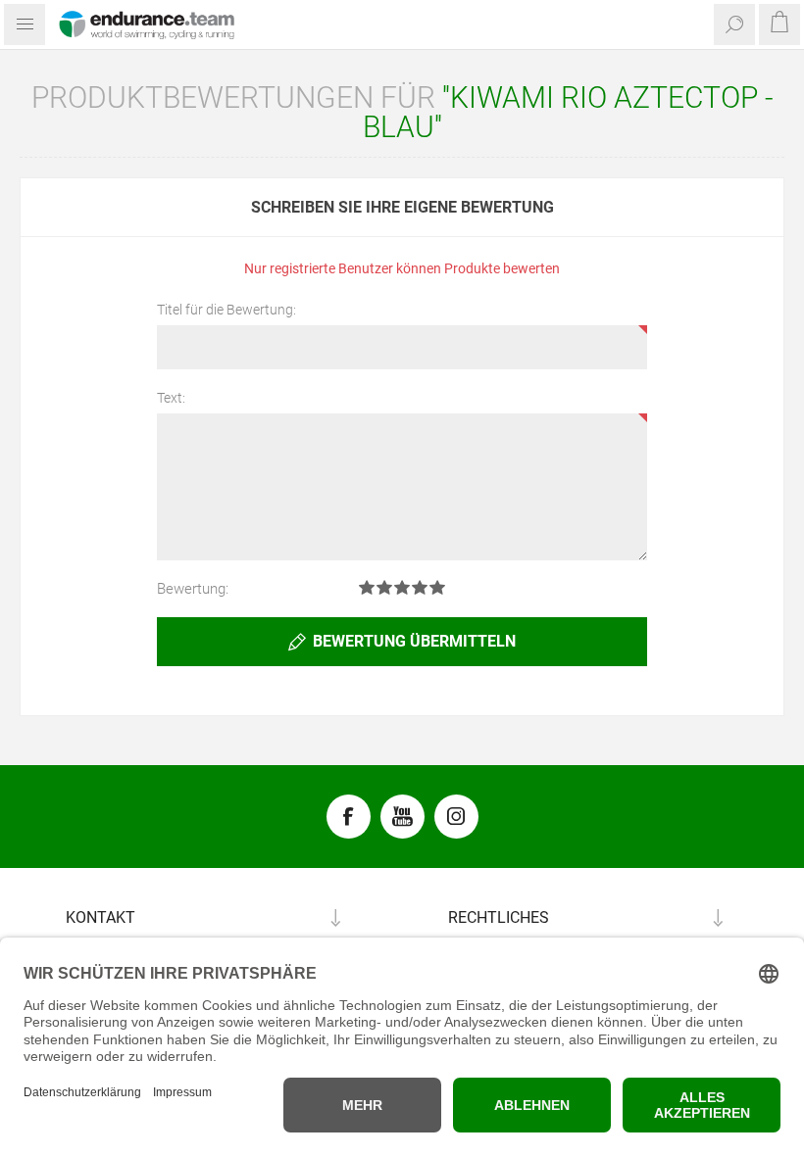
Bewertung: (192, 589)
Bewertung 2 (384, 587)
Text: (171, 398)
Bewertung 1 (367, 587)
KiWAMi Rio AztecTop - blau (568, 112)
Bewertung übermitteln (414, 641)
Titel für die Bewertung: (226, 309)
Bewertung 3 (402, 587)
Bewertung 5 (437, 587)
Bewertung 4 (419, 587)
